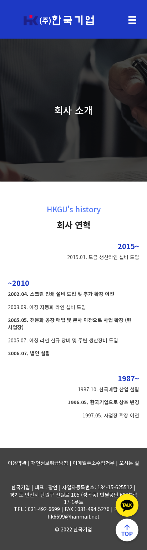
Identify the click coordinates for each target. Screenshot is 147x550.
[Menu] (132, 20)
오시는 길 (129, 462)
